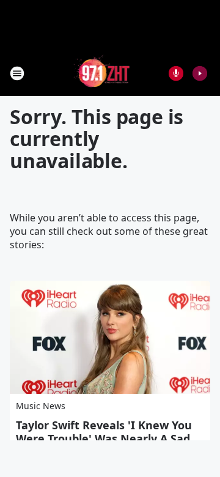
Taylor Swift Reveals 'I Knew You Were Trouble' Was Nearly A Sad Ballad (104, 438)
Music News (40, 406)
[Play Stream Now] (200, 73)
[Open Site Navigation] (17, 73)
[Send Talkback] (176, 73)
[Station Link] (102, 73)
